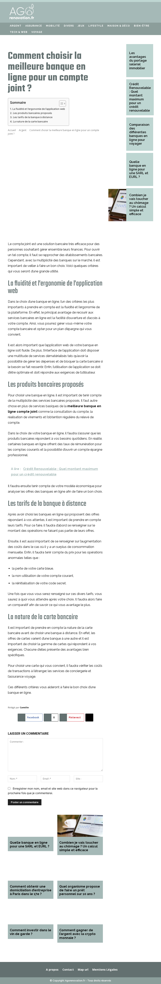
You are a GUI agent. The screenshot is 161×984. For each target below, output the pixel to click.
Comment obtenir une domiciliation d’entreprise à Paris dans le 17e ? (30, 890)
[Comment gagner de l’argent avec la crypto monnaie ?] (80, 913)
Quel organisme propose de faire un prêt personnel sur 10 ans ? (79, 890)
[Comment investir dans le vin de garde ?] (30, 913)
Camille (24, 707)
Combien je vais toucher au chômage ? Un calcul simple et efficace (78, 846)
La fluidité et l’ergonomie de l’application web (38, 108)
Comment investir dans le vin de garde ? (30, 932)
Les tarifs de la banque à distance (32, 117)
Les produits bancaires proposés (32, 113)
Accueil (12, 130)
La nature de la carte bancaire (30, 121)
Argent (22, 130)
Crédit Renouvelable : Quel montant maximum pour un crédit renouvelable (140, 97)
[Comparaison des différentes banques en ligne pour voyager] (117, 134)
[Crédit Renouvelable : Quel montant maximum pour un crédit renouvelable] (117, 96)
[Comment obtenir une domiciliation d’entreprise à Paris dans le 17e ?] (30, 870)
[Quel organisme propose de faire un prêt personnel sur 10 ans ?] (80, 870)
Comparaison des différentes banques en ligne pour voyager (139, 134)
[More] (89, 717)
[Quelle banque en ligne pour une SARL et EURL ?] (30, 826)
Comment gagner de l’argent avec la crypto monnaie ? (77, 934)
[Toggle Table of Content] (60, 103)
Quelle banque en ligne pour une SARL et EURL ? (29, 844)
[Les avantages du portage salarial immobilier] (117, 61)
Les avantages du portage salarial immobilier (138, 60)
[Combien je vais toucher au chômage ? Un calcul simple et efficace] (80, 826)
